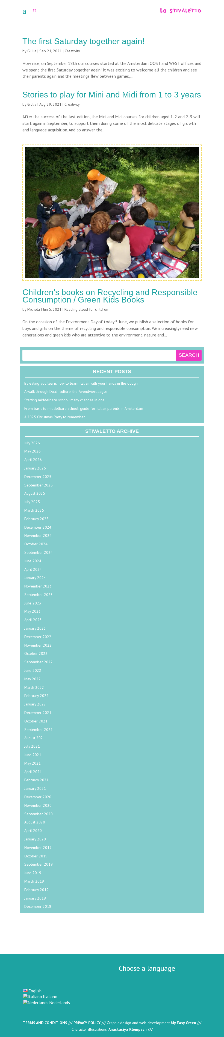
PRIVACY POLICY (87, 1022)
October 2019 (36, 856)
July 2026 (32, 442)
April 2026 (33, 459)
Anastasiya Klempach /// (130, 1029)
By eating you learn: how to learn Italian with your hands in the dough (81, 383)
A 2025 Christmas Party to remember (54, 416)
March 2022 (34, 687)
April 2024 (33, 569)
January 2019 (35, 898)
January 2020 (35, 839)
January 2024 (35, 577)
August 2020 (34, 822)
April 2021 (33, 771)
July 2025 (32, 501)
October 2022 (36, 653)
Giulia (31, 50)
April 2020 (33, 830)
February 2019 (36, 889)
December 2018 (37, 906)
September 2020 (38, 813)
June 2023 (32, 603)
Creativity (72, 50)
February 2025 (36, 518)
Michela (33, 309)
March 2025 (34, 510)
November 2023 (38, 586)
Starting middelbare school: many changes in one (64, 399)
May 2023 (32, 611)
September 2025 (38, 485)
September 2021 (38, 729)
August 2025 (34, 493)
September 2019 (38, 864)
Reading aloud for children (86, 309)
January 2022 (35, 704)
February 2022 (36, 695)
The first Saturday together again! (83, 41)
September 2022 (38, 661)
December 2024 (37, 527)
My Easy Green (183, 1022)
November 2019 (38, 847)
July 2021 (32, 746)
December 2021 (37, 712)
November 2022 (38, 645)
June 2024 (32, 560)
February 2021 (36, 779)
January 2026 (35, 468)
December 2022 (37, 636)
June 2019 (32, 872)
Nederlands (59, 1002)
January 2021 (35, 788)
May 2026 (32, 451)
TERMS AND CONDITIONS (45, 1022)
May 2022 (32, 678)
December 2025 (37, 476)
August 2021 (34, 737)
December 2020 (37, 796)
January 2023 (35, 628)
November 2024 (38, 535)
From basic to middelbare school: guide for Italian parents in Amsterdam (83, 408)
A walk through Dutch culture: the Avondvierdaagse (65, 391)
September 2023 (38, 594)
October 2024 (36, 543)
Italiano (50, 996)
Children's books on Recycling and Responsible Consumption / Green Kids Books (110, 296)
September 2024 (38, 552)
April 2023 (33, 619)
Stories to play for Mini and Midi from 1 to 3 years (111, 94)
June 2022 (32, 670)
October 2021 (36, 721)
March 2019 (34, 881)
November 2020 (38, 805)
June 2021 (32, 754)
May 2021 (32, 763)
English (35, 990)
